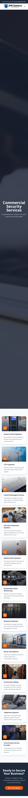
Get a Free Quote (14, 788)
